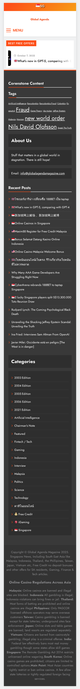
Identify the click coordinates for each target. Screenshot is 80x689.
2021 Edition (22, 410)
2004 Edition (22, 386)
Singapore (24, 530)
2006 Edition (22, 402)
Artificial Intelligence (17, 103)
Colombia (61, 103)
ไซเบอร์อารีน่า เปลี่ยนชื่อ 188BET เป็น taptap (42, 199)
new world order (45, 118)
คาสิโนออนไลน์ (24, 506)
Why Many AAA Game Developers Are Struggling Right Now (35, 274)
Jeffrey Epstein (59, 110)
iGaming (23, 522)
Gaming (19, 450)
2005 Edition (22, 394)
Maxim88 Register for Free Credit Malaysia (41, 231)
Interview (20, 466)
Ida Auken (47, 110)
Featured (19, 434)
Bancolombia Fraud (47, 103)
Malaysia (12, 119)
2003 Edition (22, 378)
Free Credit (25, 514)
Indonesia (20, 458)
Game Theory (36, 110)
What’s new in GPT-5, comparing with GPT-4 (47, 61)
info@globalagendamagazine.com (42, 173)
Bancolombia (32, 103)
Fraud (23, 110)
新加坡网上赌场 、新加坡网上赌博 (37, 215)
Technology (21, 498)
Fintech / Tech (23, 442)
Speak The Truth (65, 127)
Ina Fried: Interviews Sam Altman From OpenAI (40, 334)
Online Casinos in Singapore (32, 223)
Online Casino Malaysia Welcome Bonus (39, 252)
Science (19, 490)
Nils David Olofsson (32, 127)
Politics (18, 482)
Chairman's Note (24, 426)
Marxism (20, 119)
